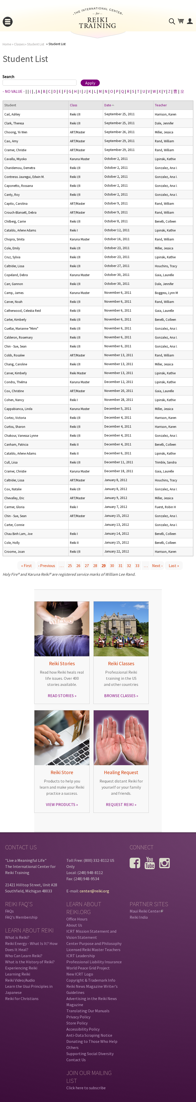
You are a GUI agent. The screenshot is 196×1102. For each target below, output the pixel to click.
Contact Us (76, 1059)
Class (73, 105)
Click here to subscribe (86, 1087)
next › (157, 565)
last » (174, 565)
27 (87, 565)
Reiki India (139, 917)
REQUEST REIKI (120, 804)
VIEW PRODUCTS (60, 804)
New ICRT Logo (79, 974)
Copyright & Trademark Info (90, 980)
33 (137, 565)
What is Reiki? (17, 937)
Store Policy (77, 1023)
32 (129, 565)
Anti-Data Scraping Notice (89, 1035)
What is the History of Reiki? (30, 961)
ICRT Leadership (80, 955)
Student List (35, 44)
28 (95, 565)
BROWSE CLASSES (120, 695)
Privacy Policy (78, 1016)
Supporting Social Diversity (90, 1053)
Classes (19, 44)
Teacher (161, 105)
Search (8, 76)
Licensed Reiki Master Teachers (93, 949)
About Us (74, 925)
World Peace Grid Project (88, 967)
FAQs (9, 911)
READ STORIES (61, 695)
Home (7, 44)
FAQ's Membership (21, 917)
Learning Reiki (17, 974)
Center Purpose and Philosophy (93, 943)
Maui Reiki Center (146, 911)
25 (70, 565)
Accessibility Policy (83, 1029)
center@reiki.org (94, 890)
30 (112, 565)
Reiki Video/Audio (20, 980)
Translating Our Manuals (87, 1010)
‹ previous (46, 565)
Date (107, 105)
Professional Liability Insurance (94, 961)
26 (78, 565)
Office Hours (77, 918)
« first (26, 565)
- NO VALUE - (14, 91)
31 (120, 565)
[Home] (98, 26)
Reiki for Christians (22, 998)
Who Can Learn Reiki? (23, 955)
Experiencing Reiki (21, 967)
